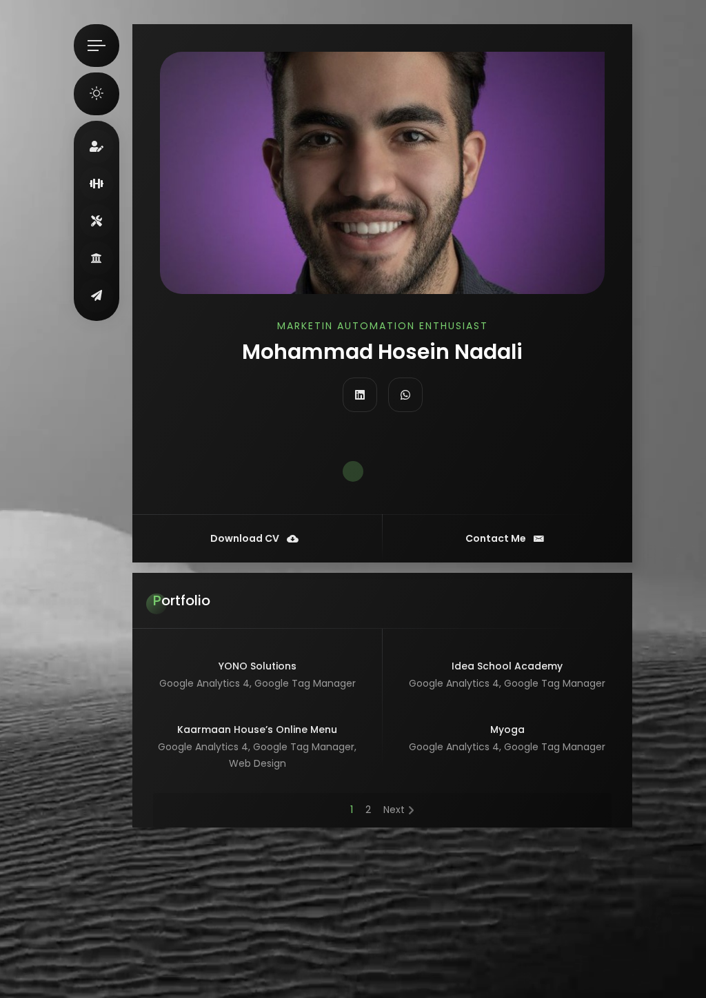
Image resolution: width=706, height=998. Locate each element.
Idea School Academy (507, 666)
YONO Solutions (257, 666)
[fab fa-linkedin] (360, 395)
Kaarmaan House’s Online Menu (257, 729)
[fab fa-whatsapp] (405, 395)
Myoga (507, 729)
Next (394, 809)
